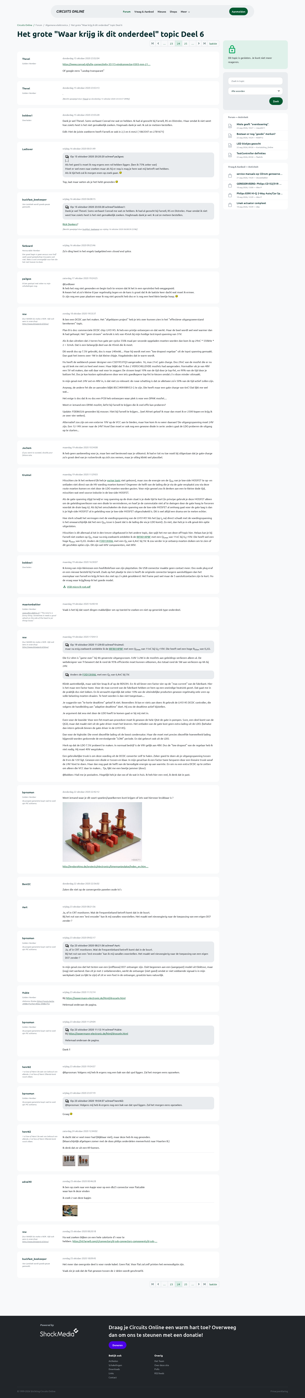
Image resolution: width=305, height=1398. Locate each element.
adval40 (27, 1181)
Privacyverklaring (279, 1391)
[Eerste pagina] (152, 43)
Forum (127, 11)
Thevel (26, 58)
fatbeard (27, 245)
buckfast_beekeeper (34, 199)
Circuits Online (24, 25)
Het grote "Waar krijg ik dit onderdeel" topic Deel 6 (96, 25)
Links (111, 1373)
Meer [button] (184, 11)
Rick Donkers (70, 224)
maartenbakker (31, 604)
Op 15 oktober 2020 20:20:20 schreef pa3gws (96, 156)
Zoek (276, 101)
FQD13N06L (106, 540)
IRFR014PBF (144, 536)
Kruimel (26, 475)
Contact (113, 1377)
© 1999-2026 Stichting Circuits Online (36, 1391)
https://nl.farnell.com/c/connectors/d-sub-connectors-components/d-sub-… (114, 1241)
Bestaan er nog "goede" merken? (256, 133)
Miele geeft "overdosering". (253, 124)
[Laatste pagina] (204, 43)
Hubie (25, 992)
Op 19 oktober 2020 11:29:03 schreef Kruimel (96, 644)
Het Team (159, 1361)
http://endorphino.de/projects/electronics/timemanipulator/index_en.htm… (105, 866)
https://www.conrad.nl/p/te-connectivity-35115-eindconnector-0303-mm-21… (106, 64)
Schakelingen (115, 1365)
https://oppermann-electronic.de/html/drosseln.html (95, 998)
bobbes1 (27, 115)
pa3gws (26, 278)
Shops (173, 11)
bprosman (28, 792)
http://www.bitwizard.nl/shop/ (35, 323)
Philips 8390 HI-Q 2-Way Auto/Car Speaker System (266, 193)
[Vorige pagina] (158, 43)
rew (24, 314)
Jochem (26, 448)
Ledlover (27, 149)
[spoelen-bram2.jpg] (83, 1160)
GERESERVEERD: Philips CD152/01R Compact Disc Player (270, 183)
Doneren (117, 1345)
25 (185, 43)
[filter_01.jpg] (102, 831)
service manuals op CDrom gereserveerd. (261, 173)
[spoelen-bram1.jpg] (69, 1160)
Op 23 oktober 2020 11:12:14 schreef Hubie (95, 1029)
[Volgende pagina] (199, 43)
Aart (24, 907)
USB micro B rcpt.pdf (79, 586)
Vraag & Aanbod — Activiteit (243, 166)
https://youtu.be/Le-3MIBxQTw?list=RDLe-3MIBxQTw (38, 1002)
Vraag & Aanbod (144, 11)
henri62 (26, 1067)
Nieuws (162, 11)
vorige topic (113, 480)
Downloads (114, 1369)
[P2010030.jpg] (70, 1210)
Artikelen (113, 1361)
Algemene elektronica (56, 25)
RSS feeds (159, 1373)
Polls (156, 1369)
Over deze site (161, 1365)
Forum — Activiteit (238, 117)
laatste (213, 43)
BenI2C (26, 884)
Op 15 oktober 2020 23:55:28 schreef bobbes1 (97, 206)
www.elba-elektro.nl (30, 613)
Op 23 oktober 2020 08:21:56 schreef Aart (95, 945)
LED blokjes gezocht (249, 143)
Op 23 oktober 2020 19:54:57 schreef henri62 (96, 1100)
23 (171, 43)
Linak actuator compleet (251, 203)
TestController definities (251, 153)
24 (178, 43)
